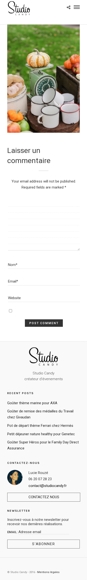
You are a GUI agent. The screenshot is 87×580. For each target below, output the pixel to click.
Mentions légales (48, 572)
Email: (12, 532)
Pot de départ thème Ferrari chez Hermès (40, 425)
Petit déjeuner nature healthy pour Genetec (41, 434)
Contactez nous (44, 497)
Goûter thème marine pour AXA (32, 403)
